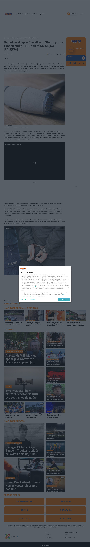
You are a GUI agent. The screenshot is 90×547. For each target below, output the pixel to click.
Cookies (28, 295)
